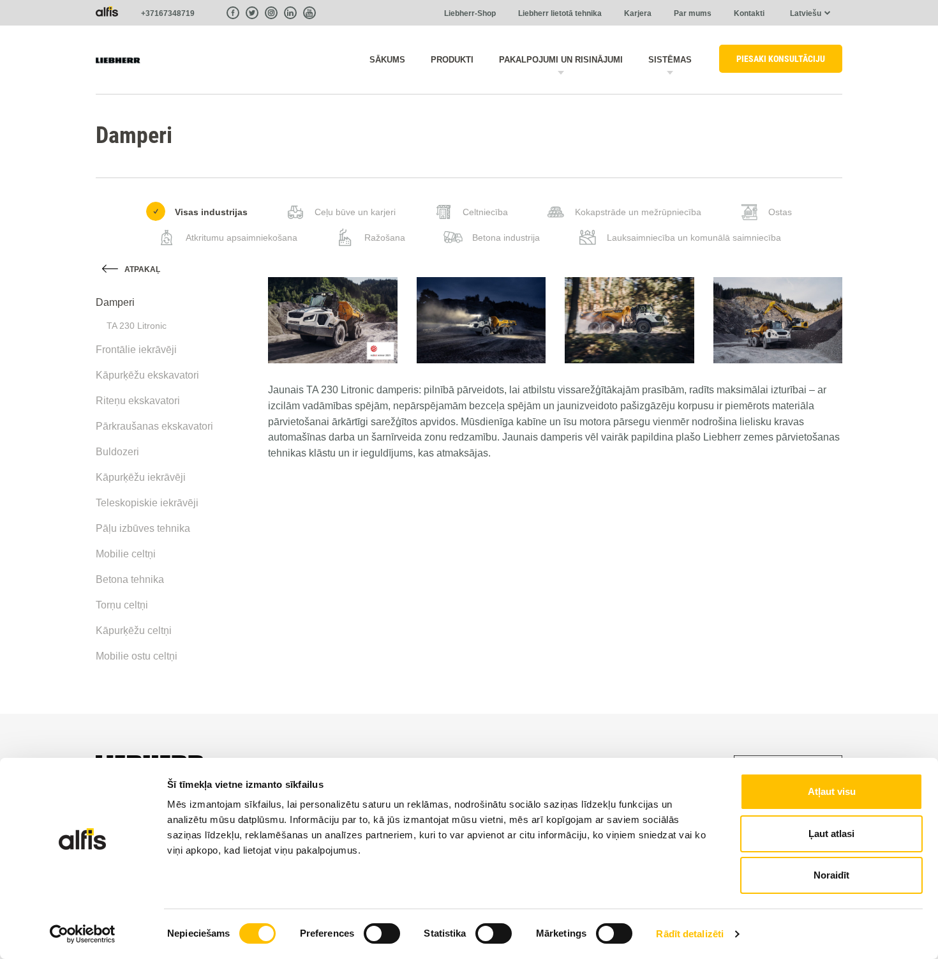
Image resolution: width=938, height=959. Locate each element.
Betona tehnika (130, 579)
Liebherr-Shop (470, 13)
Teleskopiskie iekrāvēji (147, 502)
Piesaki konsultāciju (780, 59)
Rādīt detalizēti (690, 933)
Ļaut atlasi (831, 833)
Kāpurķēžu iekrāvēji (141, 477)
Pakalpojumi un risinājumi (561, 59)
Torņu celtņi (122, 605)
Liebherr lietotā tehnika (560, 13)
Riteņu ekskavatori (138, 400)
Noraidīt (831, 875)
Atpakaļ (142, 269)
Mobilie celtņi (126, 553)
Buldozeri (117, 451)
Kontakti (749, 13)
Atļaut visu (832, 791)
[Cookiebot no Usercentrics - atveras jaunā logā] (82, 934)
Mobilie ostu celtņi (136, 656)
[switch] (382, 933)
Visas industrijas (211, 212)
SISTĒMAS (670, 59)
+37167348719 (168, 13)
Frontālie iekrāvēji (136, 349)
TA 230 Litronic (137, 326)
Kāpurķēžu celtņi (134, 630)
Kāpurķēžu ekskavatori (147, 375)
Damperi (115, 302)
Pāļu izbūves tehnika (143, 528)
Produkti (452, 59)
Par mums (692, 13)
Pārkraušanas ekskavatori (154, 426)
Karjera (637, 13)
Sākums (387, 59)
